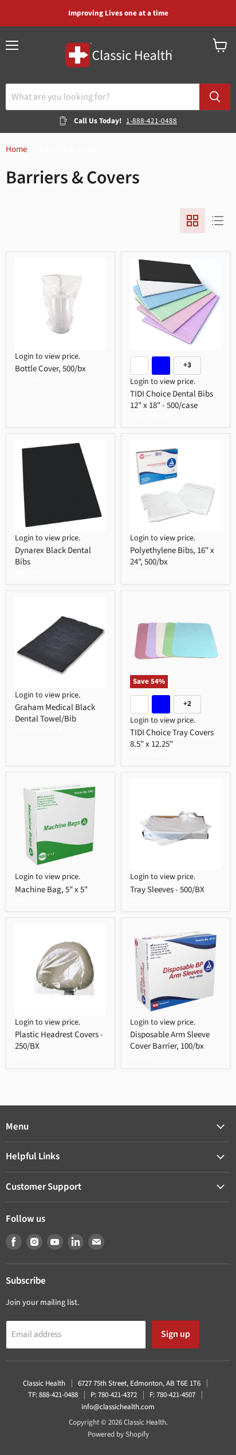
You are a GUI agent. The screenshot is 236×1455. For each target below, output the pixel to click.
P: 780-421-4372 (114, 1395)
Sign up (175, 1334)
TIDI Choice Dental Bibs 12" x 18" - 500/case (171, 399)
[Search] (214, 97)
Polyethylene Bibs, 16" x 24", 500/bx (172, 556)
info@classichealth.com (118, 1407)
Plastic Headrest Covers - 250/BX (59, 1040)
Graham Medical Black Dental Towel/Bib (55, 713)
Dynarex (26, 380)
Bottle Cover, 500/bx (50, 369)
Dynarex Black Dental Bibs (53, 556)
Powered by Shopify (118, 1434)
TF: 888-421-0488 (53, 1395)
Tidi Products (150, 416)
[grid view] (192, 220)
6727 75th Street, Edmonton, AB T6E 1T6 (139, 1383)
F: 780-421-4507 (172, 1395)
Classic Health (44, 1383)
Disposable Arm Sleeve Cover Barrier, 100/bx (170, 1040)
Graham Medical (38, 729)
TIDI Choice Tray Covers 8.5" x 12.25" (172, 738)
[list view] (217, 220)
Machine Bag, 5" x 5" (51, 890)
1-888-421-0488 (151, 121)
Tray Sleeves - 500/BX (167, 890)
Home (16, 149)
